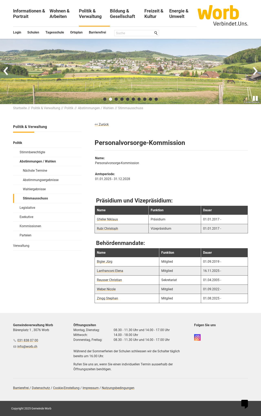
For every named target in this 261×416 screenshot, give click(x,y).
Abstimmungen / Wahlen (38, 161)
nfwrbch (27, 346)
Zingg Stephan (107, 298)
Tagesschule (54, 32)
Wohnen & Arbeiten (60, 13)
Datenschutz (41, 388)
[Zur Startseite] (223, 15)
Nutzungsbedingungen (118, 388)
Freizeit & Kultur (153, 13)
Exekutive (26, 217)
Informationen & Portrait (29, 13)
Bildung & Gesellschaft (122, 13)
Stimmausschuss (35, 198)
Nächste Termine (35, 170)
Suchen (156, 33)
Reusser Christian (109, 280)
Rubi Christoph (107, 228)
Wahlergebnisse (34, 189)
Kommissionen (30, 226)
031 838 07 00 (27, 340)
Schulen (33, 32)
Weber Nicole (106, 289)
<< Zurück (102, 124)
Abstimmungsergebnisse (41, 180)
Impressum (91, 388)
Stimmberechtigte (32, 152)
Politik (17, 143)
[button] (6, 71)
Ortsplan (76, 32)
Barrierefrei (97, 32)
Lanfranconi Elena (110, 271)
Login (17, 32)
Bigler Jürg (104, 262)
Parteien (25, 235)
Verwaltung (21, 246)
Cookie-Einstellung (66, 388)
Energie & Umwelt (178, 13)
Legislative (27, 208)
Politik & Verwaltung (90, 13)
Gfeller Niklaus (107, 219)
